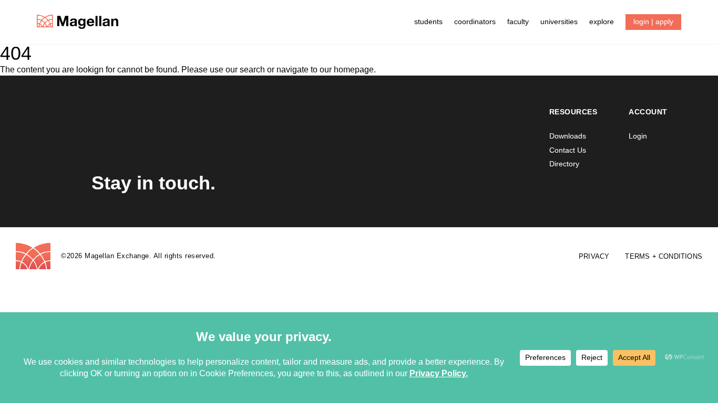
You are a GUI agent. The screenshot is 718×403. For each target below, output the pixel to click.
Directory (564, 164)
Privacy (594, 256)
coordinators (475, 21)
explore (601, 21)
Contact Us (567, 150)
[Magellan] (77, 22)
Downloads (567, 136)
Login (638, 136)
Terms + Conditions (663, 256)
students (428, 21)
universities (559, 21)
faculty (518, 21)
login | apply (653, 21)
